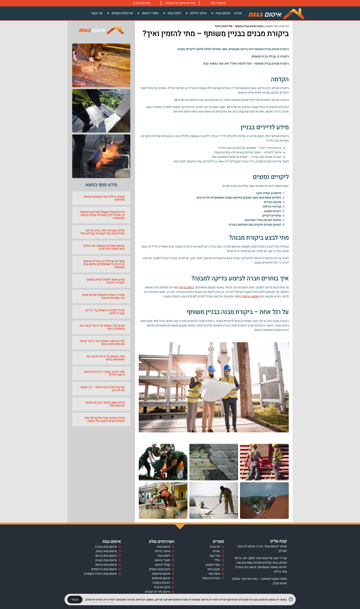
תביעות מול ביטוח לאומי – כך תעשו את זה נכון (103, 388)
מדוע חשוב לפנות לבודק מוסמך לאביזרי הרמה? (105, 281)
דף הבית (284, 26)
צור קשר (97, 13)
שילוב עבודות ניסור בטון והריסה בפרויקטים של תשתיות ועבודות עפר (102, 232)
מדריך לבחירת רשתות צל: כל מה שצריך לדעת (105, 312)
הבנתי (75, 599)
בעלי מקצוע (272, 26)
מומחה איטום (251, 296)
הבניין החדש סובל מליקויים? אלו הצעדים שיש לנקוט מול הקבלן (105, 419)
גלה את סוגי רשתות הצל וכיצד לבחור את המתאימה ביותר (102, 342)
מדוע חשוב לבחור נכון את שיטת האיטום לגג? (105, 404)
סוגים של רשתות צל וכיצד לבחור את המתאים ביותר (102, 327)
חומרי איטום (150, 13)
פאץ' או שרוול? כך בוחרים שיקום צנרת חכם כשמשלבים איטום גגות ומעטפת (104, 264)
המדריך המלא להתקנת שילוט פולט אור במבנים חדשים (103, 296)
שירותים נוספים (122, 13)
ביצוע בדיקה (186, 287)
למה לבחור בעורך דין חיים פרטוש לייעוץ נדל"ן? (104, 373)
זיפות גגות (174, 13)
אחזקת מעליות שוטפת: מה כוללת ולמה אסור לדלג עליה (104, 247)
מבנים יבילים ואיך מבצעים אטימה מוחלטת (104, 198)
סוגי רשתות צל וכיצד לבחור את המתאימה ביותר (105, 358)
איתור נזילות (198, 13)
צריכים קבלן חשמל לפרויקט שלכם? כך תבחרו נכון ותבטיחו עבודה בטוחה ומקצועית (102, 215)
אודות (238, 13)
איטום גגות (223, 13)
